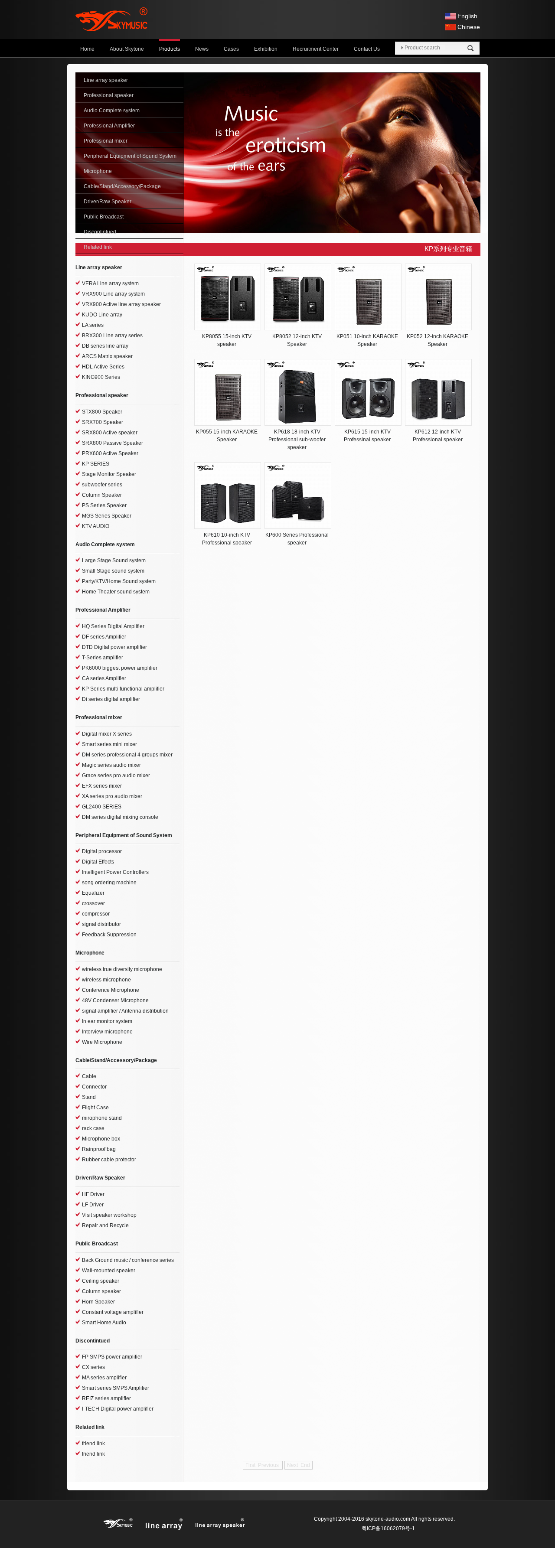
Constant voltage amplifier (113, 1312)
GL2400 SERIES (101, 807)
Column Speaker (102, 495)
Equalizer (93, 893)
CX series (93, 1367)
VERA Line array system (110, 283)
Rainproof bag (99, 1149)
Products (169, 49)
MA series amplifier (104, 1378)
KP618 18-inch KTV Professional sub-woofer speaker (297, 439)
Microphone (98, 171)
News (202, 49)
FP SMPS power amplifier (112, 1357)
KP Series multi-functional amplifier (123, 689)
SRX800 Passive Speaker (112, 443)
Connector (94, 1087)
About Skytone (127, 49)
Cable (89, 1076)
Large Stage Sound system (114, 560)
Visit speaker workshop (109, 1215)
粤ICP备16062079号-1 (388, 1528)
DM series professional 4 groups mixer (127, 755)
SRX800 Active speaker (109, 433)
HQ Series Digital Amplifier (113, 626)
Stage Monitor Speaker (109, 474)
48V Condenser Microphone (115, 1000)
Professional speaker (109, 95)
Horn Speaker (98, 1302)
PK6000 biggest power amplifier (119, 668)
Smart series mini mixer (109, 744)
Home (87, 49)
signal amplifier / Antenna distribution (125, 1011)
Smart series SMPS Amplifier (115, 1388)
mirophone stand (102, 1118)
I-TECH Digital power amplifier (117, 1409)
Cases (231, 49)
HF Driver (93, 1194)
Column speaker (101, 1291)
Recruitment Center (316, 49)
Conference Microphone (110, 990)
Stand (89, 1097)
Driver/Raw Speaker (107, 202)
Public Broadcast (104, 217)
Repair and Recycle (105, 1225)
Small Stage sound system (113, 571)
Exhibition (266, 49)
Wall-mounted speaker (108, 1271)
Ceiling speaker (100, 1281)
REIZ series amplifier (106, 1398)
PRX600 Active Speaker (110, 453)
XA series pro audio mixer (112, 796)
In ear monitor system (107, 1021)
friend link (93, 1443)
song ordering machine (109, 883)
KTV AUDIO (95, 526)
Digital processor (102, 851)
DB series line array (105, 346)
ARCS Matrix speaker (107, 356)
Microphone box (101, 1139)
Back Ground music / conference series (128, 1260)
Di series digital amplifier (111, 699)
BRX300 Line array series (112, 335)
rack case (93, 1128)
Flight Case (95, 1108)
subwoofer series (102, 485)
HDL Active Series (103, 367)
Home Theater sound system (116, 592)
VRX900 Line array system (113, 294)
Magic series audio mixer (111, 765)
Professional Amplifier (109, 126)
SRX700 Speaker (102, 422)
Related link (98, 247)
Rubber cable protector (109, 1160)
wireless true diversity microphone (122, 969)
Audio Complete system (112, 111)
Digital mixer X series (107, 734)
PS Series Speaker (104, 505)
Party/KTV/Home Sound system (119, 581)
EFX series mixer (102, 786)
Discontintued (100, 232)
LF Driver (93, 1205)
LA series (93, 325)
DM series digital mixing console (120, 817)
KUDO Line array (102, 315)
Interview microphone (107, 1032)
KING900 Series (101, 377)
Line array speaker (106, 80)
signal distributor (101, 924)
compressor (96, 914)
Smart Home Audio (104, 1323)
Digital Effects (98, 862)
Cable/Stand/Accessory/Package (122, 186)
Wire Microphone (102, 1042)
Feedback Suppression (109, 935)
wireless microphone (106, 980)
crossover (93, 903)
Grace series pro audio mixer (116, 775)
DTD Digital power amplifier (114, 647)
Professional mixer (105, 141)
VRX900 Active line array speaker (121, 304)
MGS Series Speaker (106, 516)
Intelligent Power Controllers (115, 872)
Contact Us (367, 49)
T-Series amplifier (102, 658)
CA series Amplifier (104, 678)
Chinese (468, 26)
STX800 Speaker (102, 412)
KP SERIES (95, 464)
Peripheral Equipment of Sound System (130, 156)
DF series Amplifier (104, 637)
